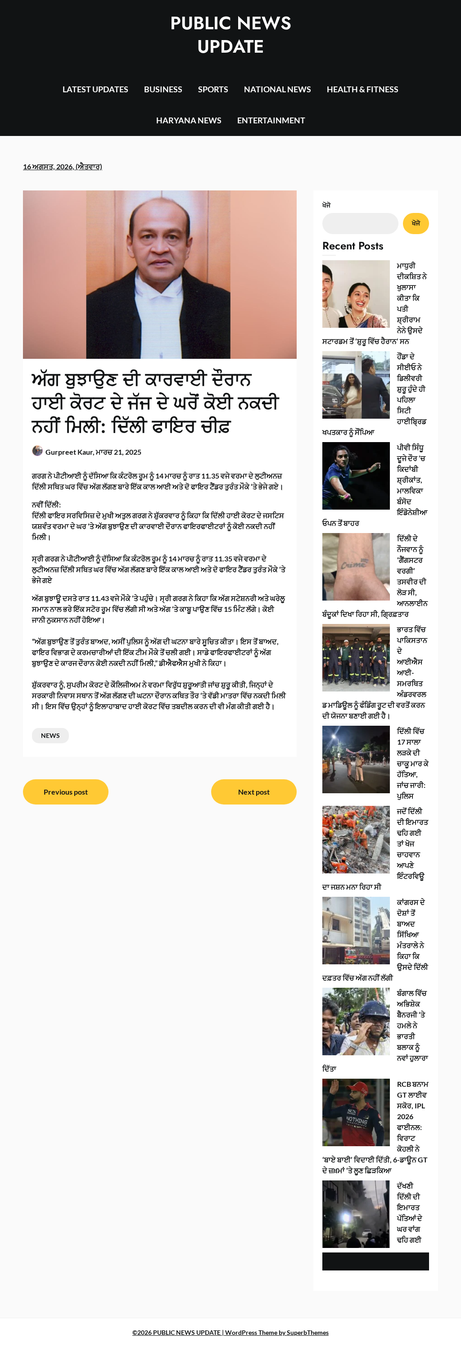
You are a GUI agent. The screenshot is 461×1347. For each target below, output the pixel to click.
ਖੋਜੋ (326, 205)
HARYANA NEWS (188, 120)
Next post (254, 791)
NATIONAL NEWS (277, 89)
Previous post (66, 791)
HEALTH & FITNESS (362, 89)
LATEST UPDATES (95, 89)
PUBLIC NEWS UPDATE (230, 34)
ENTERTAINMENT (271, 120)
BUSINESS (163, 89)
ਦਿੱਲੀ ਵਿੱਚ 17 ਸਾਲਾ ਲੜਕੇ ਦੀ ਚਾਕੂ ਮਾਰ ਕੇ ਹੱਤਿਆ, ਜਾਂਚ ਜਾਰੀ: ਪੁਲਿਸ (413, 763)
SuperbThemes (308, 1332)
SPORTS (213, 89)
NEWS (50, 735)
